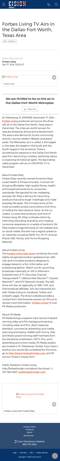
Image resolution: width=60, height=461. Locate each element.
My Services (29, 435)
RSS (31, 453)
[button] (49, 4)
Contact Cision (29, 427)
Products (30, 429)
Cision (34, 457)
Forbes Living (10, 121)
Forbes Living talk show (21, 253)
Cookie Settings (42, 453)
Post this (32, 109)
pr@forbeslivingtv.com (32, 372)
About (29, 432)
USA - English (9, 41)
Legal (15, 453)
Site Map (23, 453)
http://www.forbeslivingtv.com (27, 353)
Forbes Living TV (41, 303)
